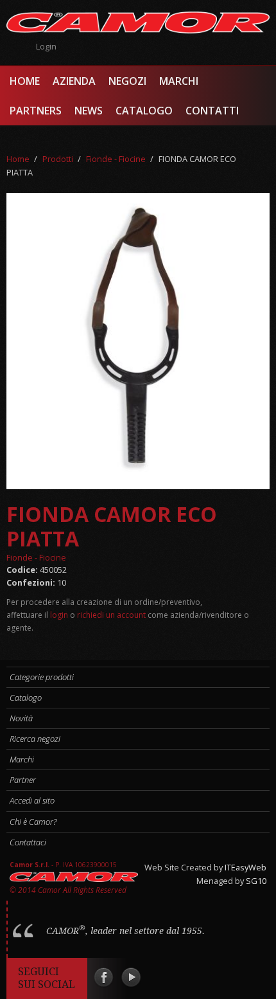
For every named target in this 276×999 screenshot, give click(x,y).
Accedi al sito (32, 800)
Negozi (127, 81)
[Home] (138, 22)
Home (25, 81)
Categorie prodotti (42, 677)
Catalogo (144, 111)
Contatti (212, 111)
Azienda (74, 81)
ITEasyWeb (245, 867)
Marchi (178, 81)
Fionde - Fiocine (116, 159)
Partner (23, 780)
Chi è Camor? (33, 821)
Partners (36, 111)
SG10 (256, 881)
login (59, 614)
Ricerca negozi (35, 738)
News (88, 111)
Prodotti (57, 159)
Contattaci (28, 842)
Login (46, 46)
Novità (21, 718)
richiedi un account (111, 614)
